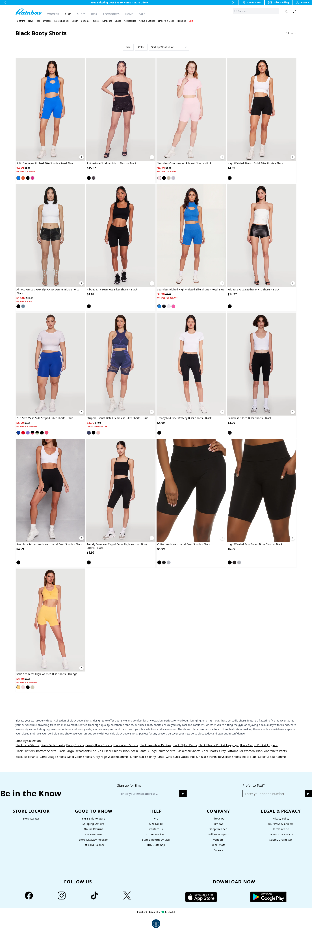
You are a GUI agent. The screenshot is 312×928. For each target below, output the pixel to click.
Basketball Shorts (188, 751)
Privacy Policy (280, 818)
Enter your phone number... (266, 794)
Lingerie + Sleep (166, 20)
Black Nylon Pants (185, 745)
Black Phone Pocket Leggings (218, 745)
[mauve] (98, 432)
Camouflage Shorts (53, 757)
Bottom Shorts (46, 751)
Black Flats (249, 757)
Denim (75, 20)
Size (128, 47)
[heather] (169, 562)
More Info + (140, 2)
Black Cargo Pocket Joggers (259, 745)
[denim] (173, 178)
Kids (94, 14)
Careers (218, 850)
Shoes (81, 14)
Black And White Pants (271, 751)
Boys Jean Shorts (229, 757)
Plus (68, 14)
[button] (277, 11)
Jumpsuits (107, 20)
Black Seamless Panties (155, 745)
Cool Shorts (210, 751)
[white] (169, 306)
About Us (218, 818)
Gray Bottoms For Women (237, 751)
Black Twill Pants (27, 757)
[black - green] (37, 432)
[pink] (159, 178)
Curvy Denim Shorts (161, 751)
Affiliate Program (218, 834)
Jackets (95, 20)
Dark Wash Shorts (125, 745)
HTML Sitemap (156, 845)
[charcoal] (164, 562)
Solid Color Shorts (79, 757)
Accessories (111, 14)
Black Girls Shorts (53, 745)
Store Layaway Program (93, 839)
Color (141, 47)
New (30, 20)
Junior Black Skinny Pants (147, 757)
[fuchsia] (32, 178)
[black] (28, 178)
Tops (38, 20)
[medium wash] (23, 306)
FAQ (156, 818)
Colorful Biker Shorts (272, 757)
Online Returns (93, 829)
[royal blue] (18, 178)
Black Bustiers (25, 751)
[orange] (23, 178)
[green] (169, 178)
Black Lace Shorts (27, 745)
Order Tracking (155, 834)
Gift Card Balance (94, 845)
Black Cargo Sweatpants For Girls (80, 751)
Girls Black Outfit (177, 757)
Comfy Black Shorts (98, 745)
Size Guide (156, 823)
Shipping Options (94, 823)
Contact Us (156, 829)
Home (129, 14)
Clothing (21, 20)
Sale (142, 14)
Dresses (47, 20)
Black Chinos (113, 751)
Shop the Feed (218, 829)
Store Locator (31, 818)
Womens (53, 14)
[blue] (18, 432)
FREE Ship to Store (93, 818)
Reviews (218, 823)
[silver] (94, 178)
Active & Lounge (147, 20)
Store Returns (93, 834)
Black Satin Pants (134, 751)
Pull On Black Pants (203, 757)
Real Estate (218, 845)
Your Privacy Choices (281, 823)
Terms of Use (281, 829)
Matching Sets (61, 20)
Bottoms (85, 20)
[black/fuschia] (32, 432)
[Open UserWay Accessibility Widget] (156, 923)
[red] (23, 432)
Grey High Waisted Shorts (111, 757)
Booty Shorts (75, 745)
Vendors (218, 839)
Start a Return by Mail (156, 839)
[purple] (28, 432)
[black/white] (42, 432)
